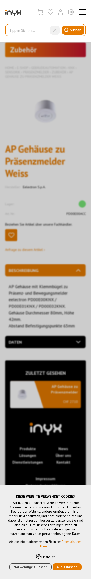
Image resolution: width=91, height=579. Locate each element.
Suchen (75, 29)
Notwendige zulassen (31, 567)
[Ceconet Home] (13, 14)
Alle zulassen (67, 567)
